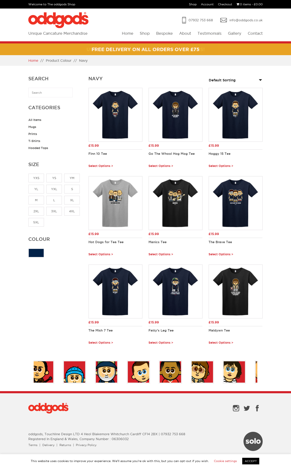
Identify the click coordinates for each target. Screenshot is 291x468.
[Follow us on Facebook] (257, 412)
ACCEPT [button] (251, 460)
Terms (32, 445)
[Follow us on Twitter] (246, 412)
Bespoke (164, 33)
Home (127, 33)
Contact (255, 33)
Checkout (225, 4)
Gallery (234, 33)
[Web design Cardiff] (253, 450)
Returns (65, 445)
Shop (193, 4)
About (185, 33)
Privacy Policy (86, 445)
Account (207, 4)
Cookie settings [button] (225, 461)
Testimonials (209, 33)
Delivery (48, 445)
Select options (99, 165)
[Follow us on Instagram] (236, 412)
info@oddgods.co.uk (246, 20)
